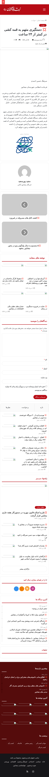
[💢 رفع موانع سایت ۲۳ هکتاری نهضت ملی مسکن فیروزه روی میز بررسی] (40, 726)
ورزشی (6, 762)
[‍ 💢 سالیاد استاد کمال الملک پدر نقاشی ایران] (24, 726)
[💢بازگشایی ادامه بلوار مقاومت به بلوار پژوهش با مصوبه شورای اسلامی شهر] (8, 559)
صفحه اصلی (41, 20)
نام (45, 360)
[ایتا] (21, 588)
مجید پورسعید (38, 40)
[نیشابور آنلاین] (14, 9)
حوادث (33, 20)
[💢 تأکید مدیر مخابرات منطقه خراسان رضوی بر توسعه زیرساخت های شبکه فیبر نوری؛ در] (9, 726)
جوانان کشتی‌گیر (41, 743)
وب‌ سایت (44, 377)
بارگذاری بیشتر (24, 569)
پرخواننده (25, 407)
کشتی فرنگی (42, 747)
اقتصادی (13, 762)
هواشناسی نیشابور (19, 765)
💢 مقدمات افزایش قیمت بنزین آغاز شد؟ (32, 546)
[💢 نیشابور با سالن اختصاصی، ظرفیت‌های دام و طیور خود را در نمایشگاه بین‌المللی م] (9, 462)
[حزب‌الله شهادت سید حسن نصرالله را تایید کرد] (8, 538)
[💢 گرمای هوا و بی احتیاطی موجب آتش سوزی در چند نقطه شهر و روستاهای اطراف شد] (36, 270)
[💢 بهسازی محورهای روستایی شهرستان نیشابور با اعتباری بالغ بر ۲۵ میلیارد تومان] (40, 717)
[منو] (44, 10)
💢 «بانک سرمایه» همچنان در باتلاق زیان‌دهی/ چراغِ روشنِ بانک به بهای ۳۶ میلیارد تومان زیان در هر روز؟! (33, 450)
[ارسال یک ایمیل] (33, 40)
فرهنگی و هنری (22, 762)
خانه (43, 762)
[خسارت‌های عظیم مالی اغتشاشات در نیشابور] (13, 298)
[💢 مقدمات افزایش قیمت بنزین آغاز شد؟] (8, 549)
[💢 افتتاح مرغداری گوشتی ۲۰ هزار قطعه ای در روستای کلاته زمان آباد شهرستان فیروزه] (9, 429)
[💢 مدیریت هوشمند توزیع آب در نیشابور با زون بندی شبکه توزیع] (8, 527)
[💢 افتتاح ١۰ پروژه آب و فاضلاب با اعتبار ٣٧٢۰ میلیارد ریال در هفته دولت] (9, 440)
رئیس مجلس (29, 743)
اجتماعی (31, 762)
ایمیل (44, 368)
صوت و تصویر (31, 765)
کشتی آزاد (11, 743)
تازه (41, 407)
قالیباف (19, 743)
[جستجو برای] (5, 10)
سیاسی (38, 762)
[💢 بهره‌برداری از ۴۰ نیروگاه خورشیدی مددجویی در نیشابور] (9, 418)
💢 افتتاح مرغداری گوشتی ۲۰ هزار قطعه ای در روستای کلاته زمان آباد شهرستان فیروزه (32, 428)
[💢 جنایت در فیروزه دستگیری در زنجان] (36, 298)
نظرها (8, 407)
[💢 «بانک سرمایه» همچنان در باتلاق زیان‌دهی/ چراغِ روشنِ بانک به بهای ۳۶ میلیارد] (9, 451)
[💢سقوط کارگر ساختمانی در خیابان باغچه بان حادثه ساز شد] (13, 270)
